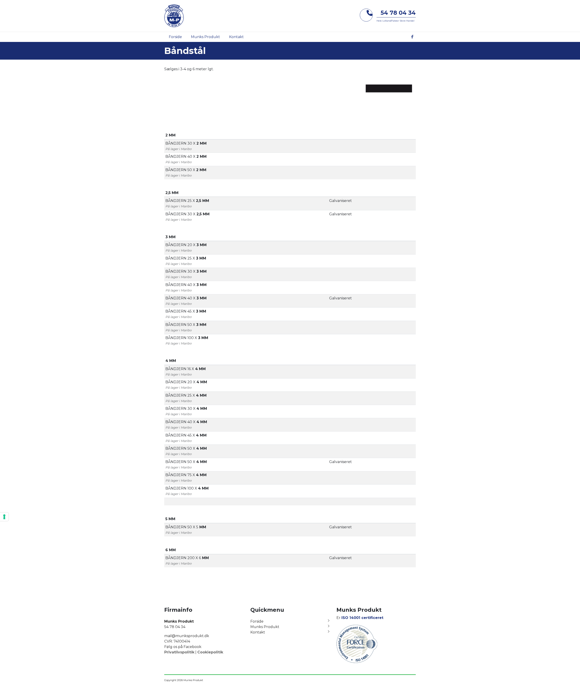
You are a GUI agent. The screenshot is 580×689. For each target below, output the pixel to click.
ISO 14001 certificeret (362, 618)
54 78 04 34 (398, 12)
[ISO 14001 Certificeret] (356, 643)
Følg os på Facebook (182, 647)
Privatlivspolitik (179, 652)
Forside (256, 621)
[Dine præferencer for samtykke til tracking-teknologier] (4, 516)
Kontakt (257, 632)
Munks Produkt (264, 627)
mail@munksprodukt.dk (186, 636)
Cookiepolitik (210, 652)
